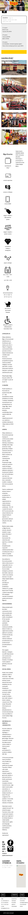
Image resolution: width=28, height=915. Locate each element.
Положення (23, 904)
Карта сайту (23, 898)
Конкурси (14, 898)
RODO (21, 906)
